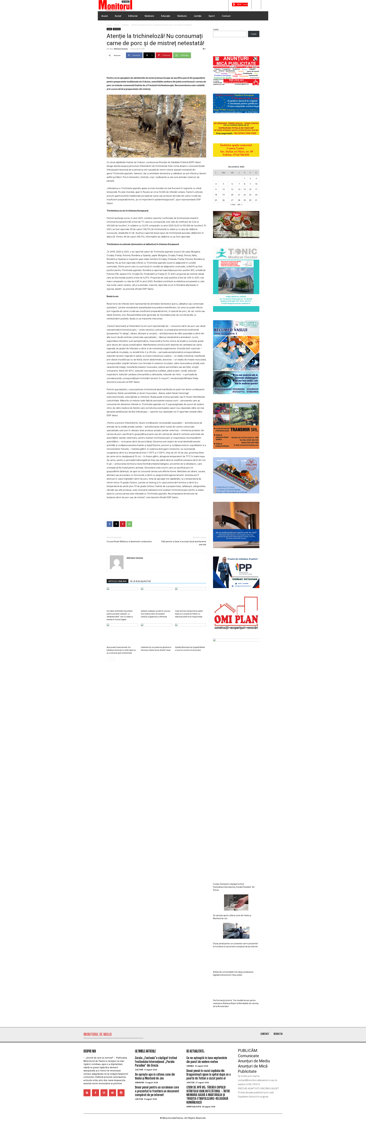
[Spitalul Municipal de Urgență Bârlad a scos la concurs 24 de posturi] (190, 634)
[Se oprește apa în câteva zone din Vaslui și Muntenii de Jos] (236, 902)
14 (239, 189)
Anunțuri (139, 1082)
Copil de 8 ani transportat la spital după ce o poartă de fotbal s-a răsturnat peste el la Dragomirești (189, 614)
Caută (215, 29)
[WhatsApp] (129, 524)
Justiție (139, 1099)
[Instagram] (104, 1092)
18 (216, 194)
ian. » (239, 204)
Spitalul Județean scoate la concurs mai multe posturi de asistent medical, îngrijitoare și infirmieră (155, 614)
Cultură (139, 1070)
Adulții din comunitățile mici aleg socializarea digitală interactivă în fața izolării (233, 973)
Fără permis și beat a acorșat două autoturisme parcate (183, 543)
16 (250, 189)
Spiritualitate (193, 1107)
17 (256, 189)
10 (256, 183)
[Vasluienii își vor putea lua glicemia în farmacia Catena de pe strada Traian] (156, 634)
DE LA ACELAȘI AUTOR (140, 581)
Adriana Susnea (121, 49)
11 (216, 189)
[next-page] (113, 658)
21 (239, 194)
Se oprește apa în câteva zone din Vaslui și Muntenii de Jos (232, 917)
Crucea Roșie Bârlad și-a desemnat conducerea (129, 541)
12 (223, 189)
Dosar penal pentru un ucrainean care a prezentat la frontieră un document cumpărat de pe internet (235, 945)
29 (244, 200)
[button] (256, 4)
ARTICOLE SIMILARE (117, 581)
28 (239, 200)
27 (232, 200)
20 (232, 194)
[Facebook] (109, 524)
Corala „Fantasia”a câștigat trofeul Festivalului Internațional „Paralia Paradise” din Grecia (234, 887)
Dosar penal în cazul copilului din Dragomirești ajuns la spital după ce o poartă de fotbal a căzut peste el (208, 1074)
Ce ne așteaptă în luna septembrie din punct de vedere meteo (206, 1059)
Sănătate (125, 25)
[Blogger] (86, 1092)
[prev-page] (108, 658)
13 (232, 189)
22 (244, 194)
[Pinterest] (123, 524)
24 (256, 194)
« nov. (233, 204)
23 (250, 194)
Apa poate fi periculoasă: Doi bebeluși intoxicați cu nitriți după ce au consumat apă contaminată (121, 650)
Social (116, 25)
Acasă (109, 25)
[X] (116, 524)
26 (223, 200)
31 (256, 200)
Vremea (190, 1066)
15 (244, 189)
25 (216, 200)
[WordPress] (121, 1092)
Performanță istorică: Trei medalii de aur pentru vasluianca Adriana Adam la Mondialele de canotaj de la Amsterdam (235, 1003)
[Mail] (112, 1092)
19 (223, 194)
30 (250, 200)
